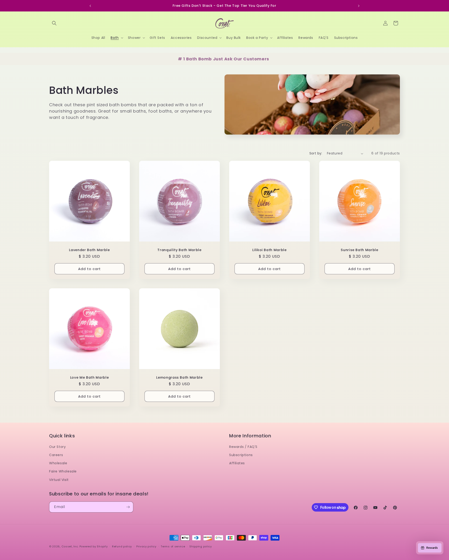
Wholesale (58, 463)
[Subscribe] (128, 506)
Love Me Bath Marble (89, 377)
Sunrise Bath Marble (359, 250)
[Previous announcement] (90, 6)
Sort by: (315, 153)
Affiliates (237, 463)
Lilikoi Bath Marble (269, 250)
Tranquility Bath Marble (179, 250)
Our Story (57, 446)
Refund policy (122, 546)
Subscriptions (241, 455)
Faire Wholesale (63, 471)
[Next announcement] (358, 6)
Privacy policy (146, 546)
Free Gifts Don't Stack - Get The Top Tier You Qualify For (224, 5)
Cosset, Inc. (70, 546)
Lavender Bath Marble (89, 250)
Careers (56, 455)
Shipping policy (200, 546)
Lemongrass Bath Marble (179, 377)
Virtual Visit (59, 479)
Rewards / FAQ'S (243, 446)
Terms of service (173, 546)
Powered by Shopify (94, 546)
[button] (54, 23)
